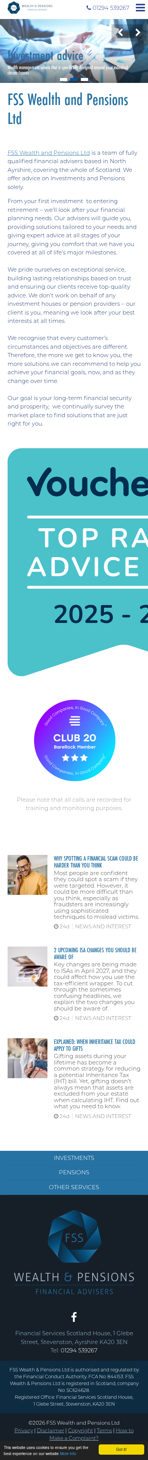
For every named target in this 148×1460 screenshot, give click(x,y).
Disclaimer (50, 1430)
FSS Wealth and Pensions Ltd (49, 152)
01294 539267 (108, 7)
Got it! (121, 1449)
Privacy (23, 1430)
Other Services (74, 1187)
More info (68, 1453)
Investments (74, 1157)
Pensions (74, 1172)
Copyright (80, 1430)
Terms (104, 1430)
